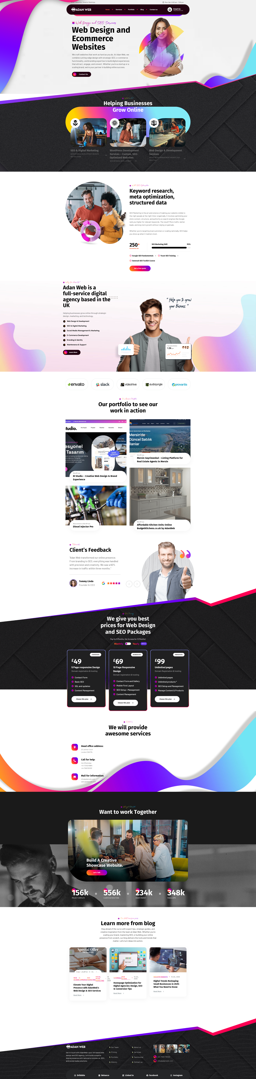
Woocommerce (78, 524)
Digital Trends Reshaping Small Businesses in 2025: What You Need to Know (166, 984)
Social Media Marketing (100, 978)
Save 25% (144, 643)
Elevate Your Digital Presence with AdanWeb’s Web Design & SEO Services (87, 987)
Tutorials (117, 978)
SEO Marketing (91, 979)
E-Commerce (83, 979)
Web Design (76, 979)
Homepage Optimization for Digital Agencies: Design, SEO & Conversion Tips (128, 985)
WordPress (76, 473)
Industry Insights (161, 977)
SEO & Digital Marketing (84, 150)
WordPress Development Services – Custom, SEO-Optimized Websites (124, 154)
